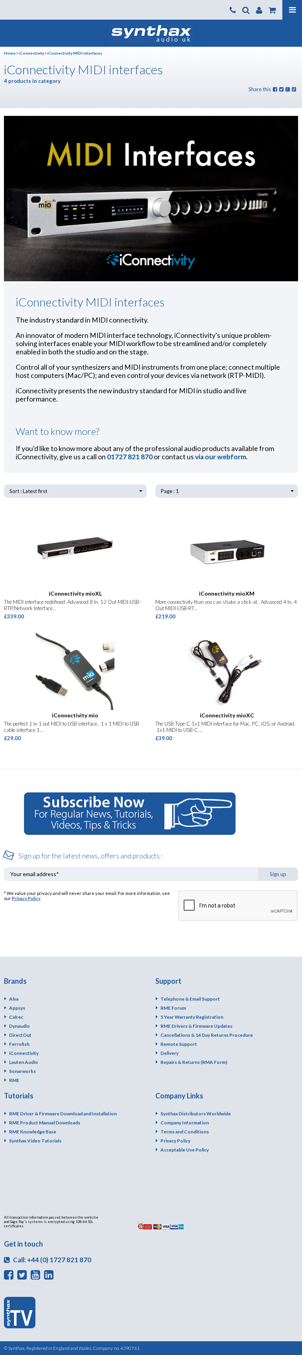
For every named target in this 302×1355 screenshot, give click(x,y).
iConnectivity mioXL (75, 593)
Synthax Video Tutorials (35, 1141)
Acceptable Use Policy (184, 1150)
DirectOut (20, 1035)
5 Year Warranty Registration (191, 1017)
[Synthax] (151, 33)
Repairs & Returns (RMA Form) (193, 1062)
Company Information (184, 1123)
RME (14, 1080)
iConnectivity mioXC (227, 715)
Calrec (16, 1017)
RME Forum (173, 1008)
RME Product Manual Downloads (44, 1123)
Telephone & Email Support (190, 999)
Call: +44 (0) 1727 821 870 (51, 1260)
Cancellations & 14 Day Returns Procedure (206, 1035)
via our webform (220, 457)
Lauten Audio (23, 1062)
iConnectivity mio (75, 715)
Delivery (169, 1053)
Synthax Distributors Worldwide (195, 1114)
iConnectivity (31, 53)
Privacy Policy (26, 898)
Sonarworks (22, 1071)
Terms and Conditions (184, 1132)
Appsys (17, 1008)
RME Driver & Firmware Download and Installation (63, 1114)
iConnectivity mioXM (226, 593)
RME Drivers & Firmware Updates (196, 1026)
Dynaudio (19, 1026)
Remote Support (178, 1044)
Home (10, 53)
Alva (13, 999)
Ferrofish (19, 1044)
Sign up (278, 874)
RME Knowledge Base (32, 1132)
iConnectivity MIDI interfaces (74, 53)
